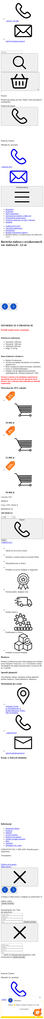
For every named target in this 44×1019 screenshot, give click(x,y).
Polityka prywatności (13, 837)
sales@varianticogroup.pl (15, 41)
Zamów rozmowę (7, 903)
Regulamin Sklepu (12, 828)
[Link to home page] (14, 50)
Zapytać (22, 520)
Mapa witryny (6, 867)
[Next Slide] (13, 306)
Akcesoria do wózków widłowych (18, 216)
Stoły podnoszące (12, 214)
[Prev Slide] (5, 306)
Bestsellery (10, 209)
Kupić (4, 540)
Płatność (9, 833)
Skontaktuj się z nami (13, 845)
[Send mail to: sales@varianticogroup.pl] (18, 185)
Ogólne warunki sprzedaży (16, 839)
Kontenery (9, 212)
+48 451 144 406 (12, 21)
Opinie (9, 843)
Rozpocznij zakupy (8, 106)
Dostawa (9, 831)
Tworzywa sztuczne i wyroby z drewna (20, 220)
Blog (7, 841)
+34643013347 (6, 542)
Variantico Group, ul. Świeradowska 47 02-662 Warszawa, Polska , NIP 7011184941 (16, 709)
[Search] (19, 62)
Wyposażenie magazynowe (16, 218)
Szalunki (9, 222)
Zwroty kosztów (12, 835)
